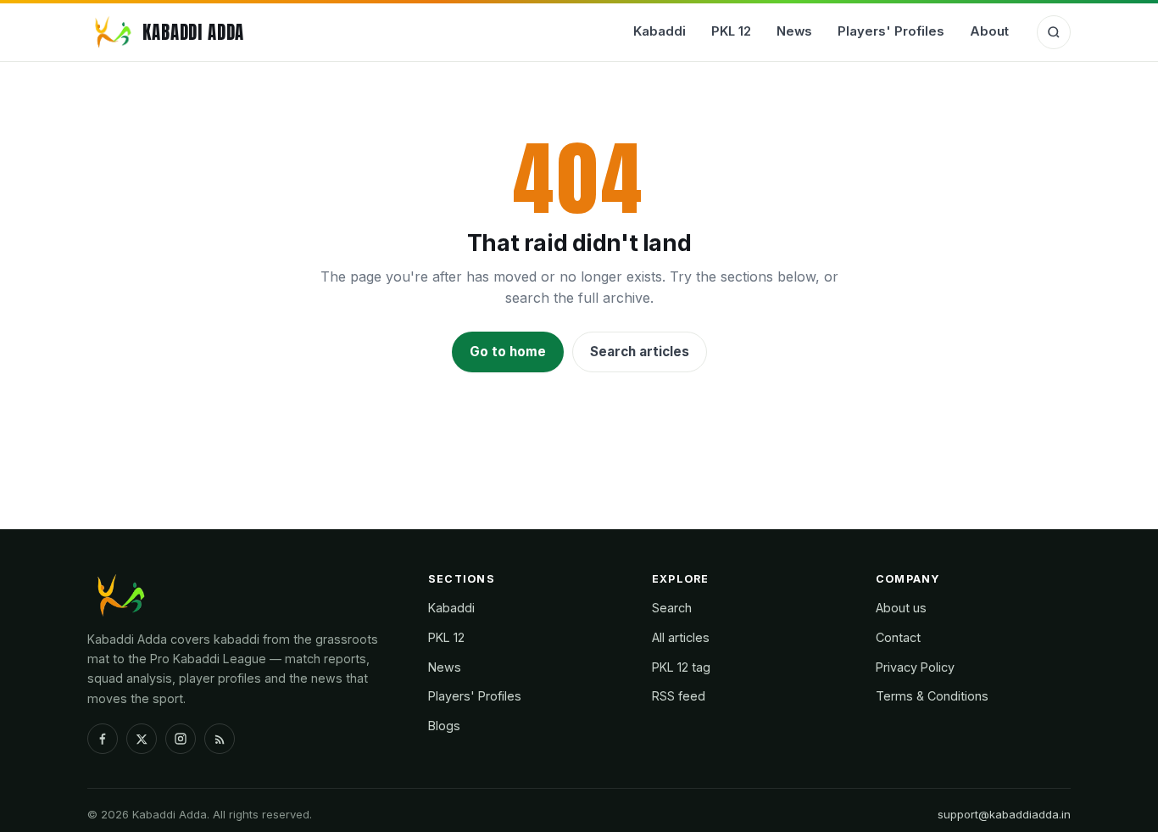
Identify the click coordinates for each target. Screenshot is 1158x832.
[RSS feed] (219, 738)
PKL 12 (731, 31)
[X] (141, 738)
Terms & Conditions (932, 696)
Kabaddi (659, 31)
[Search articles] (1054, 32)
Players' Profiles (891, 31)
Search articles (639, 351)
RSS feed (678, 696)
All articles (681, 637)
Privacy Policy (915, 667)
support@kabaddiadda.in (1004, 814)
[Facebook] (102, 738)
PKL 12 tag (681, 667)
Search (672, 607)
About (989, 31)
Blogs (444, 725)
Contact (898, 637)
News (794, 31)
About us (901, 607)
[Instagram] (180, 738)
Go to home (508, 351)
